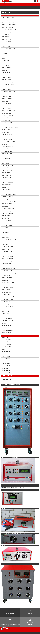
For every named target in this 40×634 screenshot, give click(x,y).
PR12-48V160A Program (6, 370)
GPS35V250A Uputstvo (6, 172)
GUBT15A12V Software (6, 349)
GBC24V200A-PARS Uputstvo (7, 316)
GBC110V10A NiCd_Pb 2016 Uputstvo (8, 110)
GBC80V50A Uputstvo (5, 297)
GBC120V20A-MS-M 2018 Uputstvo (8, 175)
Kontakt (31, 4)
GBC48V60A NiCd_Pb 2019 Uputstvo (8, 208)
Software (22, 630)
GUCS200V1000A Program (6, 372)
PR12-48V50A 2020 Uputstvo (7, 218)
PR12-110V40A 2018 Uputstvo (7, 325)
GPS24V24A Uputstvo (5, 70)
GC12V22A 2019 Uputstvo (6, 89)
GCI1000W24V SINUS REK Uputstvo (8, 113)
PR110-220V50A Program (6, 344)
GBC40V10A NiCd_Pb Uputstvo (7, 294)
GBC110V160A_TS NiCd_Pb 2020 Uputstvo (9, 201)
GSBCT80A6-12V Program (6, 337)
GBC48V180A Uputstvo (6, 148)
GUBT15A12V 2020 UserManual (7, 146)
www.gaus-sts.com (30, 624)
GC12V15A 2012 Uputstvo (6, 177)
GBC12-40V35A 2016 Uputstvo (7, 160)
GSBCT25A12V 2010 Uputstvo (7, 237)
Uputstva (21, 4)
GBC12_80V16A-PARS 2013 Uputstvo (8, 84)
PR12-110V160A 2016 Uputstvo (7, 299)
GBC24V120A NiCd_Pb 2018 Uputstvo (8, 94)
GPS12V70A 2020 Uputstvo (6, 206)
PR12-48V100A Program (6, 365)
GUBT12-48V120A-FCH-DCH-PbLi (7, 19)
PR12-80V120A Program (6, 353)
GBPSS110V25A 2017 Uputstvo (7, 43)
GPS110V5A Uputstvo (5, 53)
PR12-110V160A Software (6, 361)
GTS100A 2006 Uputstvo (6, 51)
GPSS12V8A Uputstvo (5, 36)
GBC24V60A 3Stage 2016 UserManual (8, 55)
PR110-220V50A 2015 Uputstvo (7, 86)
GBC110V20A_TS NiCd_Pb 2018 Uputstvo (9, 194)
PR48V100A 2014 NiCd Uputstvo (7, 165)
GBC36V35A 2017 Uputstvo (6, 222)
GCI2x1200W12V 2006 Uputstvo (7, 106)
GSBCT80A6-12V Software (6, 339)
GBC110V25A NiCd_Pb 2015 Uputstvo (8, 48)
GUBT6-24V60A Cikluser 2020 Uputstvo (8, 105)
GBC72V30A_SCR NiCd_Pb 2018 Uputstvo (9, 29)
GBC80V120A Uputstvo (6, 117)
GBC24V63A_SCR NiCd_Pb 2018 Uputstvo (9, 32)
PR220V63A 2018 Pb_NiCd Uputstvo (8, 320)
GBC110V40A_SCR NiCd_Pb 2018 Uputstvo (9, 27)
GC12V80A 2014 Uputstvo (6, 79)
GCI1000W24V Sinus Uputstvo (7, 292)
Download (27, 630)
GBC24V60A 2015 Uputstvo (6, 242)
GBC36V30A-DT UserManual (7, 261)
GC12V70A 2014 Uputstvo (6, 96)
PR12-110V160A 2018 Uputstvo (7, 287)
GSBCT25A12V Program (6, 358)
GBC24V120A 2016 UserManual (7, 328)
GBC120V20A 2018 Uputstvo (7, 163)
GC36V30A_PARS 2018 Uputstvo (7, 203)
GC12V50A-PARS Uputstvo (6, 215)
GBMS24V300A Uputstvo (6, 129)
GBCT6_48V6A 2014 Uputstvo (7, 75)
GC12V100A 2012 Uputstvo (6, 72)
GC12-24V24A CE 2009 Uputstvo (7, 213)
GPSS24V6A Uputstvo (5, 34)
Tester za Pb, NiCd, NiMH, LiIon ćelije (8, 22)
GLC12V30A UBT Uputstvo (6, 280)
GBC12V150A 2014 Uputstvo (7, 318)
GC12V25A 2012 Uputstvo (6, 263)
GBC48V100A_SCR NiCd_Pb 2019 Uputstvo (9, 31)
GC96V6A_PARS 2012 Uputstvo (7, 139)
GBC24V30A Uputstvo (5, 60)
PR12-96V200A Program (6, 351)
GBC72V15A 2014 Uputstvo (6, 125)
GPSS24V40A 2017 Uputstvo (7, 327)
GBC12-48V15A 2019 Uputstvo (7, 136)
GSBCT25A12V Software (6, 356)
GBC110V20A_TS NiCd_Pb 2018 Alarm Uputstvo (10, 211)
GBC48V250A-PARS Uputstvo (7, 98)
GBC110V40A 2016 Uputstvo (7, 220)
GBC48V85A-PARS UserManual (7, 277)
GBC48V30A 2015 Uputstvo (6, 149)
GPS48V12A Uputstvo (5, 65)
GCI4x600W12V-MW (5, 313)
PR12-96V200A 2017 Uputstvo (7, 151)
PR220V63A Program (5, 373)
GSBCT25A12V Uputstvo (6, 227)
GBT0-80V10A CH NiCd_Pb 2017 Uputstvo (9, 254)
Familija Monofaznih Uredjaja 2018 (7, 379)
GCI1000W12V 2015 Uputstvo (7, 122)
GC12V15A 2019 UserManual (7, 137)
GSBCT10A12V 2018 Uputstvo (7, 184)
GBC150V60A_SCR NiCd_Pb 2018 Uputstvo (9, 24)
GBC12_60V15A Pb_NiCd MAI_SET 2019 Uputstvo (10, 127)
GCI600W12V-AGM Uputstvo (7, 170)
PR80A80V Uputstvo (5, 244)
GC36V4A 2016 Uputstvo (6, 289)
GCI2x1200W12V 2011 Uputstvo (7, 330)
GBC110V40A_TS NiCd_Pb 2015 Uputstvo (9, 239)
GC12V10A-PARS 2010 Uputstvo (7, 198)
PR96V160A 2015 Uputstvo (6, 223)
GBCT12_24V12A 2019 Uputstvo (7, 115)
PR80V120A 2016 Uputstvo (6, 210)
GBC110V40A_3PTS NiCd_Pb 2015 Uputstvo (9, 272)
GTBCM (3, 377)
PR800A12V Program (5, 341)
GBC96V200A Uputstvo (6, 301)
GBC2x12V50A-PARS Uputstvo (7, 93)
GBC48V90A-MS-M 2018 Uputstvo (7, 82)
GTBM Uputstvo (5, 62)
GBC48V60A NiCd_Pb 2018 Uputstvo (8, 234)
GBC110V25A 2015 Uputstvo (7, 41)
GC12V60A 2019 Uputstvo (6, 180)
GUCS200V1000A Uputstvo (6, 332)
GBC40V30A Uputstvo (5, 168)
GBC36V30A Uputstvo (5, 249)
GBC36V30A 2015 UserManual (7, 275)
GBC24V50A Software (5, 342)
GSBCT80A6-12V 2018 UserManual (8, 63)
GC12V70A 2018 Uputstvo (6, 77)
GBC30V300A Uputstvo (6, 167)
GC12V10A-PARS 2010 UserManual (8, 179)
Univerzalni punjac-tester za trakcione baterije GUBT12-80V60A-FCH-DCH (14, 20)
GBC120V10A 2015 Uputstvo (7, 225)
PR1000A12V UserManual (6, 74)
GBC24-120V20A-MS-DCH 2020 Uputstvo (9, 230)
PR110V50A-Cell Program (6, 346)
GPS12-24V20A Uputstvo (6, 158)
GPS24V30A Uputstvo (5, 191)
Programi (15, 4)
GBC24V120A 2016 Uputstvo (7, 285)
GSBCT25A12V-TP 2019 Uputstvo (7, 156)
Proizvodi (9, 4)
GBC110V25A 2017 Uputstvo (7, 44)
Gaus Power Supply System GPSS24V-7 (8, 17)
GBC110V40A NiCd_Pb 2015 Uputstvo (8, 39)
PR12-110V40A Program (6, 368)
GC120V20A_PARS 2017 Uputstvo (7, 134)
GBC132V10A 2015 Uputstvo (7, 103)
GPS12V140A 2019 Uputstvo (7, 101)
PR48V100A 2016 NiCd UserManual (8, 182)
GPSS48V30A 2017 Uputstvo (7, 153)
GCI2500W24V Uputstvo (6, 120)
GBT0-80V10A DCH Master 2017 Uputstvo (9, 268)
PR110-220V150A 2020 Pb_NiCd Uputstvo (9, 296)
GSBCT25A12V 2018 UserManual (7, 256)
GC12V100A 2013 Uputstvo (6, 67)
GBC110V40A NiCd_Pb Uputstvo (7, 258)
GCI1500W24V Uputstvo (6, 144)
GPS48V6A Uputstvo (5, 58)
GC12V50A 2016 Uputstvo (6, 253)
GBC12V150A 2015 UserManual (7, 306)
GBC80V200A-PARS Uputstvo (7, 251)
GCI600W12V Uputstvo (6, 189)
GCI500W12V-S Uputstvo (6, 241)
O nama (26, 4)
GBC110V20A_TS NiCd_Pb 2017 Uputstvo (9, 284)
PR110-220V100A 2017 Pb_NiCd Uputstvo (9, 141)
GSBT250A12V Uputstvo (6, 46)
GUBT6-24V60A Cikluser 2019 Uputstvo (8, 315)
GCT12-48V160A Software (6, 363)
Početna (4, 4)
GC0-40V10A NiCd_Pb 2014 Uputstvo (8, 308)
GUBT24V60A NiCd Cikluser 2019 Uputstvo (9, 199)
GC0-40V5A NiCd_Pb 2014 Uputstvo (8, 187)
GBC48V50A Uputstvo (5, 304)
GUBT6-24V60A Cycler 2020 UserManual (9, 273)
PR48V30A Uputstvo (5, 232)
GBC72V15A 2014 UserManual (7, 118)
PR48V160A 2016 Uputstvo (6, 108)
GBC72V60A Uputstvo (5, 311)
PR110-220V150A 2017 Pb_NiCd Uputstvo (9, 282)
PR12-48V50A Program (6, 354)
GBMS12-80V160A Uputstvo (7, 323)
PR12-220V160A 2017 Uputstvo (7, 132)
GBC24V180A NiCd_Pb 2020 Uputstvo (8, 91)
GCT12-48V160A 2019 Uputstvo (7, 265)
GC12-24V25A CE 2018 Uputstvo (7, 196)
